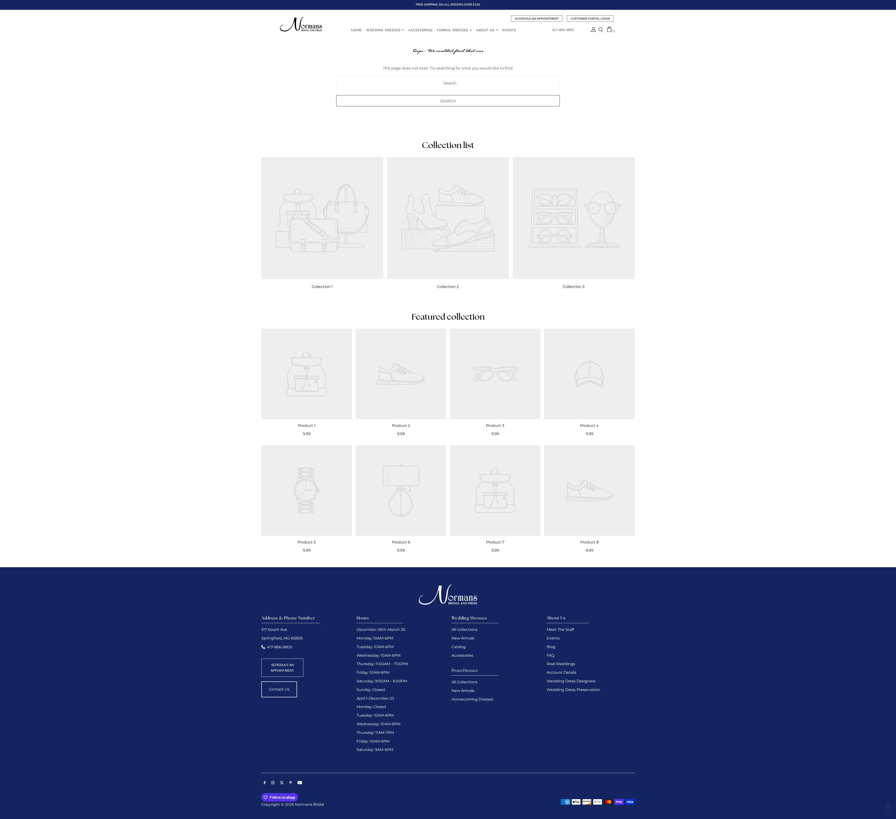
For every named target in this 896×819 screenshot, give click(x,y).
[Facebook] (265, 783)
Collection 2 (448, 286)
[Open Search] (601, 30)
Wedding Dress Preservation (573, 690)
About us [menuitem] (485, 30)
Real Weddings (561, 664)
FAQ (550, 655)
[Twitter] (282, 783)
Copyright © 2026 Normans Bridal (292, 804)
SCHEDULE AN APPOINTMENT (282, 667)
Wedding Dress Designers (571, 681)
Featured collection (448, 317)
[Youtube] (300, 783)
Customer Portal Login (590, 18)
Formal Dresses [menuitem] (452, 30)
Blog (551, 647)
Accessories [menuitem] (420, 30)
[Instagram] (272, 783)
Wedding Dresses (383, 30)
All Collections (464, 629)
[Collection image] (322, 218)
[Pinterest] (290, 783)
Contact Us (279, 689)
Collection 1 (322, 286)
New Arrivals (463, 638)
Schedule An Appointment (537, 18)
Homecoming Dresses (472, 699)
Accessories (462, 655)
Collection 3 (573, 286)
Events (553, 638)
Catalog (459, 647)
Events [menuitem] (509, 30)
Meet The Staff (560, 629)
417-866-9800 (563, 30)
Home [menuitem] (356, 30)
